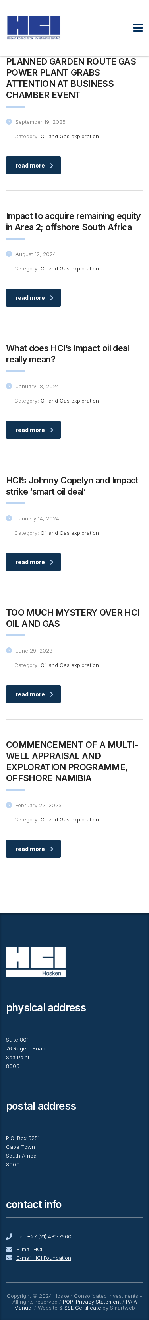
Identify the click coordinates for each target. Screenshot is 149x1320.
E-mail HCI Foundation (43, 1258)
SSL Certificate (82, 1307)
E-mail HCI (29, 1249)
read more (30, 165)
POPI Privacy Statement (92, 1301)
